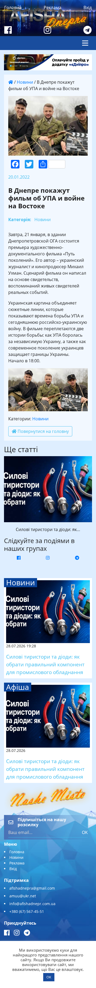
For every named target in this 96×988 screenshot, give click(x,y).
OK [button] (48, 977)
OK (85, 832)
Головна (13, 7)
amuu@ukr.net (22, 895)
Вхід (87, 7)
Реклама (52, 7)
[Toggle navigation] (85, 43)
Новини (25, 82)
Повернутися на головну (43, 431)
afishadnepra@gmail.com (32, 888)
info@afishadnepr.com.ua (32, 903)
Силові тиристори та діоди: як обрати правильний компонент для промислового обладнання (45, 664)
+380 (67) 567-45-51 (26, 911)
